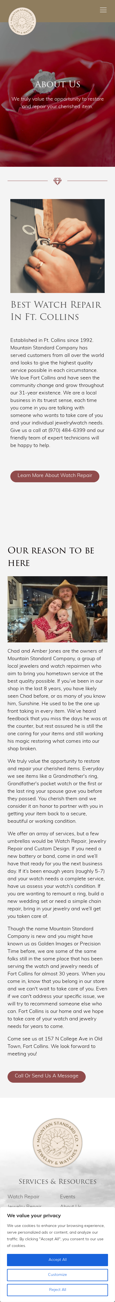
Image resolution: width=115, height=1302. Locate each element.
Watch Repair (23, 1197)
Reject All (57, 1290)
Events (67, 1197)
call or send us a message (46, 1076)
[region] (57, 1254)
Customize (57, 1275)
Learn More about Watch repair (55, 475)
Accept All (58, 1260)
